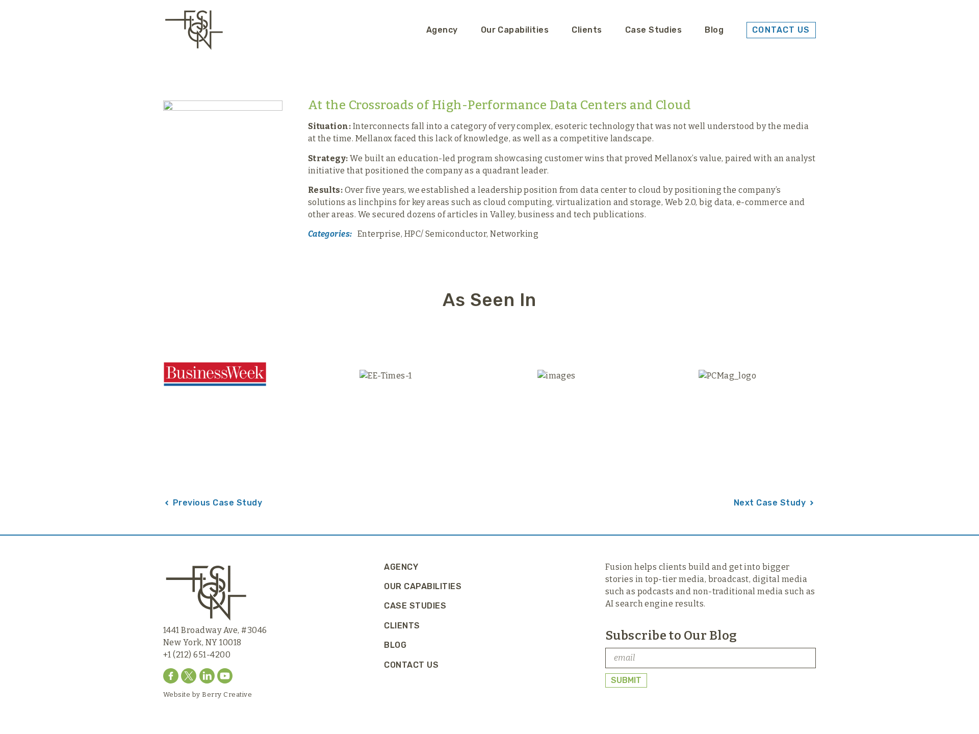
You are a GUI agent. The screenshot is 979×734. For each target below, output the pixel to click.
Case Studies (653, 30)
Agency (442, 30)
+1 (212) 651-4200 (196, 655)
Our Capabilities (515, 30)
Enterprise (379, 234)
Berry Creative (227, 694)
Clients (587, 30)
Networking (514, 234)
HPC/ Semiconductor (445, 234)
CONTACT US (781, 30)
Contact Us (411, 665)
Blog (714, 30)
